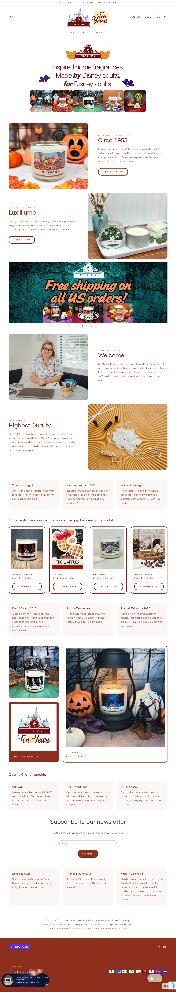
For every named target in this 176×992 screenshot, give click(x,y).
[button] (12, 17)
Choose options (27, 586)
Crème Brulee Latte (143, 574)
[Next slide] (92, 326)
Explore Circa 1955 (113, 172)
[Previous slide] (78, 326)
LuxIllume (20, 982)
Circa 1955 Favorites (25, 756)
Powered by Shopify (32, 982)
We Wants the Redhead (23, 574)
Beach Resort (99, 574)
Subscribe (88, 854)
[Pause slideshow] (98, 326)
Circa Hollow (72, 752)
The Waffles (58, 574)
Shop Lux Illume (22, 240)
